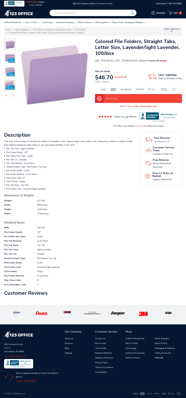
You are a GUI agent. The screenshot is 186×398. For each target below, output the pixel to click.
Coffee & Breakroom (13, 22)
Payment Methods (103, 353)
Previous (6, 95)
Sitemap (68, 353)
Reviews (69, 343)
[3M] (143, 313)
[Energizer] (118, 313)
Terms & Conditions (104, 367)
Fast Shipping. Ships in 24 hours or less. (94, 3)
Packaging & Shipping (134, 22)
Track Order (100, 348)
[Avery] (16, 312)
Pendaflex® (140, 126)
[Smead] (67, 312)
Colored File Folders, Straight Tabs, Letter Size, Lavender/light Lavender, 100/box (46, 32)
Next (13, 95)
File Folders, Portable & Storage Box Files (52, 29)
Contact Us (100, 338)
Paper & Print (117, 22)
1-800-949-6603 (26, 381)
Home (8, 29)
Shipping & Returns (104, 357)
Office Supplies (101, 22)
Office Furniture (84, 22)
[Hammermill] (93, 313)
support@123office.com (15, 356)
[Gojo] (168, 312)
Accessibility (101, 372)
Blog (67, 348)
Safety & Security (163, 353)
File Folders (80, 29)
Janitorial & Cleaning (65, 22)
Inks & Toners (32, 22)
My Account (100, 343)
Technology (47, 22)
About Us (69, 338)
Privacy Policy (101, 362)
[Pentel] (42, 313)
